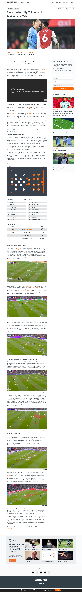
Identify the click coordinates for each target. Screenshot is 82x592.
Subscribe (63, 88)
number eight (35, 287)
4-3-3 (17, 248)
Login (52, 2)
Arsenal (43, 69)
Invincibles (35, 517)
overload (35, 474)
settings (50, 590)
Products (22, 2)
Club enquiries (65, 2)
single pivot (29, 290)
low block (28, 286)
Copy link (61, 8)
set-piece (14, 113)
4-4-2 (23, 249)
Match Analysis (10, 8)
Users (28, 2)
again (30, 113)
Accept (58, 590)
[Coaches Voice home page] (12, 2)
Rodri (29, 107)
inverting (41, 366)
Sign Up (58, 2)
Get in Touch (41, 583)
